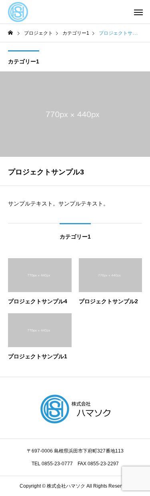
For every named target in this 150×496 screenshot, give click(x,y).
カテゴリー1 (23, 61)
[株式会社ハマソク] (18, 12)
